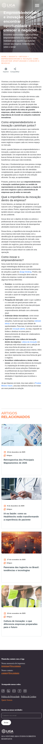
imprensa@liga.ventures (11, 666)
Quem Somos (6, 700)
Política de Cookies (28, 696)
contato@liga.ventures (10, 673)
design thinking (25, 272)
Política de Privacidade (10, 696)
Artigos (23, 56)
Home (4, 56)
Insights (13, 56)
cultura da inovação (29, 342)
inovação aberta (18, 329)
